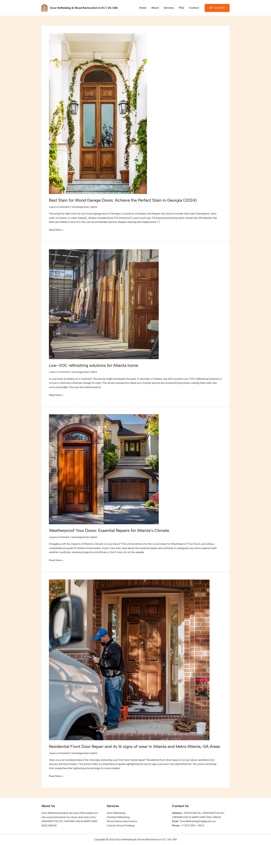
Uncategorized (80, 206)
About (155, 7)
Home (142, 7)
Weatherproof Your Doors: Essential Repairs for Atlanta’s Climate (109, 530)
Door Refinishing (116, 812)
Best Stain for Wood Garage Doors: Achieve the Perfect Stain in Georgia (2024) (123, 200)
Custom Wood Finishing (120, 825)
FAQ (181, 7)
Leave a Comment (59, 206)
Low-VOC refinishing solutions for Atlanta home (93, 365)
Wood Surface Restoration (122, 821)
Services (169, 7)
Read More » (56, 229)
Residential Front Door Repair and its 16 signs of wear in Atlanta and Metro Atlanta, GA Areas (134, 746)
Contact (194, 7)
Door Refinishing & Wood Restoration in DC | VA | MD (84, 7)
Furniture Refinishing (118, 817)
